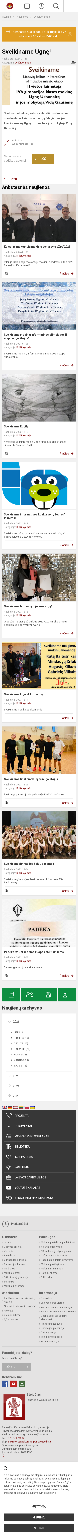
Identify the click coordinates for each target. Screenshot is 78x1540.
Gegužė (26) (21, 1043)
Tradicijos (9, 1268)
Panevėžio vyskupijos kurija (42, 1399)
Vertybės (9, 1251)
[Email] (22, 1384)
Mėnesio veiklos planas (32, 1136)
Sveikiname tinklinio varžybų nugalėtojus (31, 779)
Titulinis (6, 16)
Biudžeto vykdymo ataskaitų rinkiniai (19, 1300)
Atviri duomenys (50, 1341)
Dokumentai (23, 1126)
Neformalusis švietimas (54, 1255)
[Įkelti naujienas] (27, 6)
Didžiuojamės (42, 16)
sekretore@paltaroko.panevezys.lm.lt (29, 1441)
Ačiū (40, 159)
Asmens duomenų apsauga (56, 1307)
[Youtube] (13, 1384)
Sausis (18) (20, 1065)
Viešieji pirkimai (12, 1315)
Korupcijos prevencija (53, 1328)
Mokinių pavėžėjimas (52, 1264)
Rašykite (10, 1366)
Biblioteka (22, 1146)
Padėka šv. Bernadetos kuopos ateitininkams (34, 952)
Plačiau (64, 273)
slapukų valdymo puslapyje (41, 1493)
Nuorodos (46, 1298)
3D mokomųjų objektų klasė (56, 1251)
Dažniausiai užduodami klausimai (54, 1318)
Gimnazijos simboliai (15, 1260)
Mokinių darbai (12, 1273)
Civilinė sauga (48, 1332)
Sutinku (39, 1528)
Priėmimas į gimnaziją (16, 1277)
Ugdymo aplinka (13, 1246)
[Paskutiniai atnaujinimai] (41, 6)
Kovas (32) (20, 1054)
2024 (16, 1086)
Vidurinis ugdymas (51, 1246)
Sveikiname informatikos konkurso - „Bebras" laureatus (34, 516)
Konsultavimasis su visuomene (58, 1311)
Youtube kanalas (27, 1187)
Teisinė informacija (51, 1336)
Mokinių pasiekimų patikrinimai (58, 1242)
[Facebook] (5, 1384)
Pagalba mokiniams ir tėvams (57, 1260)
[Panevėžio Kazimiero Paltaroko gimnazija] (10, 6)
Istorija (8, 1242)
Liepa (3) (19, 1032)
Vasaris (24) (21, 1060)
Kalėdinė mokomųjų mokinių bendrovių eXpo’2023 (37, 246)
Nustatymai (39, 1506)
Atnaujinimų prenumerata (34, 1198)
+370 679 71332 (15, 1438)
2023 (16, 1096)
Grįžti (13, 179)
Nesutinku (39, 1517)
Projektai (22, 1115)
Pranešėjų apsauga (51, 1323)
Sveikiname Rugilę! (16, 426)
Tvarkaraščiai (19, 1224)
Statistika (9, 1281)
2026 (16, 1021)
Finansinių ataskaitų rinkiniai (20, 1306)
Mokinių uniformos (14, 1286)
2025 (16, 1076)
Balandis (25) (22, 1049)
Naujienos (23, 16)
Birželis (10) (21, 1038)
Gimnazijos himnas (15, 1264)
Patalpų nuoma (49, 1273)
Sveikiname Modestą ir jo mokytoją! (28, 606)
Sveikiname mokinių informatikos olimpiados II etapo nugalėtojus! (35, 336)
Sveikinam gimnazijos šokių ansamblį (29, 863)
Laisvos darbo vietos (30, 1177)
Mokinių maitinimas (52, 1268)
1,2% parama (24, 1156)
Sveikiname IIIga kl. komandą (23, 694)
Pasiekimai (22, 1167)
